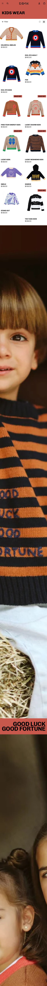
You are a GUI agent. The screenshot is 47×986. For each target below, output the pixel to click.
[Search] (7, 3)
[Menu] (2, 3)
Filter (6, 22)
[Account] (39, 3)
